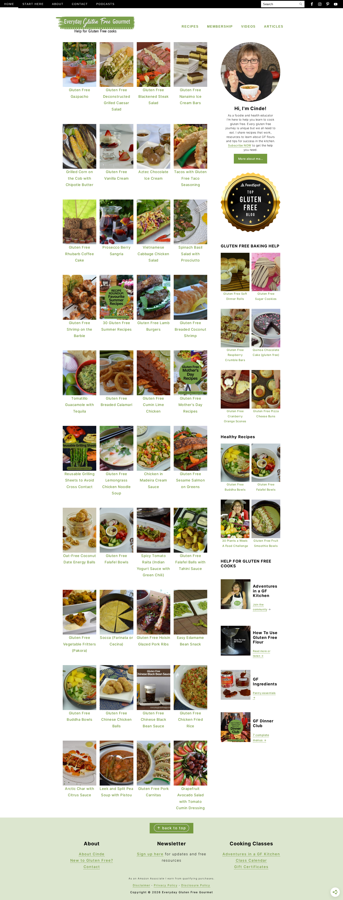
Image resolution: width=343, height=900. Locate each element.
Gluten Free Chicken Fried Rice (190, 719)
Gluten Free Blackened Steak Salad (153, 96)
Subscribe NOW (239, 145)
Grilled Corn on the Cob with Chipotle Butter (79, 178)
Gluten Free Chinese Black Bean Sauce (153, 719)
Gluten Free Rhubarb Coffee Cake (79, 253)
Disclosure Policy (195, 885)
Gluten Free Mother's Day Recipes (190, 404)
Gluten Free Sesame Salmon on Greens (190, 480)
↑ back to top (171, 828)
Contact (92, 867)
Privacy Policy (166, 885)
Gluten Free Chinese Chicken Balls (116, 719)
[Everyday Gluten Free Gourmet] (95, 32)
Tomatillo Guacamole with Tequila (79, 404)
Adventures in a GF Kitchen (251, 854)
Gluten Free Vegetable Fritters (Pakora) (79, 644)
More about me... (250, 158)
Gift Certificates (251, 867)
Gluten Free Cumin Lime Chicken (153, 404)
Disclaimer (141, 885)
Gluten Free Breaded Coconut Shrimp (190, 329)
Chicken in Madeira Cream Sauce (153, 480)
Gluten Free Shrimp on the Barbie (79, 329)
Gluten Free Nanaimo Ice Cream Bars (190, 96)
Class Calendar (251, 860)
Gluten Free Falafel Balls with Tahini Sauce (190, 562)
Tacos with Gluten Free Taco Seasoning (190, 178)
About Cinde (92, 854)
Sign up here (150, 854)
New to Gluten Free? (91, 860)
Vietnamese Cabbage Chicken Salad (153, 253)
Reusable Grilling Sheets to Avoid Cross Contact (80, 480)
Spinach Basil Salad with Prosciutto (190, 253)
